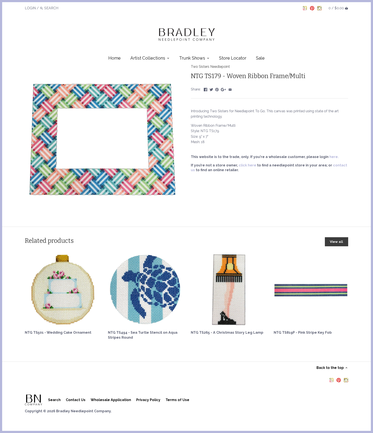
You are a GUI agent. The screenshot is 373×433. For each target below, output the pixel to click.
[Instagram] (319, 8)
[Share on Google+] (223, 89)
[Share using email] (230, 89)
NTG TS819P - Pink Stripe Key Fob (303, 332)
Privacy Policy (148, 400)
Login (30, 8)
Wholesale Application (111, 400)
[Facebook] (305, 8)
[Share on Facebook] (205, 89)
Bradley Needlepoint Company (83, 411)
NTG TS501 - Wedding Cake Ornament (58, 332)
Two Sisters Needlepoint (210, 67)
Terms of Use (177, 400)
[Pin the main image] (217, 89)
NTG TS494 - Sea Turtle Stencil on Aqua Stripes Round (142, 334)
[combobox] (56, 8)
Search (54, 400)
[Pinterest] (312, 8)
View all (336, 242)
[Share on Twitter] (211, 89)
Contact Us (75, 400)
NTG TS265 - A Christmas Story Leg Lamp (227, 332)
